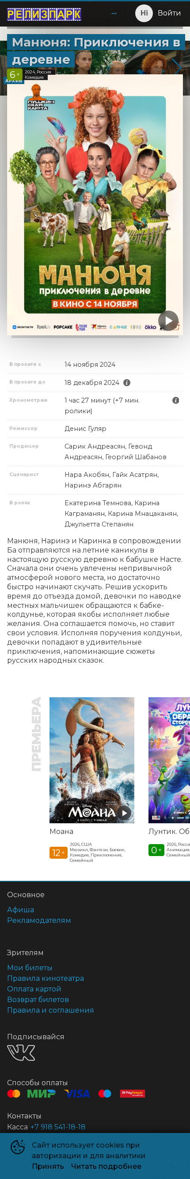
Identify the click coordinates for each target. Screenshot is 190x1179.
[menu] (105, 13)
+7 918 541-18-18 (58, 1127)
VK (21, 1053)
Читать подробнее (106, 1166)
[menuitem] (114, 13)
